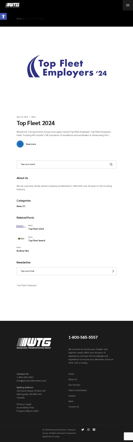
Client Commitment (77, 390)
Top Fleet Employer (26, 285)
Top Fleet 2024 (36, 122)
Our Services (74, 384)
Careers (72, 395)
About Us (72, 379)
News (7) (21, 206)
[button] (3, 16)
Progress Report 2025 (27, 410)
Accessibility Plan (25, 407)
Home (71, 373)
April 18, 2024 (22, 116)
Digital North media (51, 436)
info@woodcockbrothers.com (31, 380)
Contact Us (73, 406)
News (33, 116)
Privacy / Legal (24, 404)
